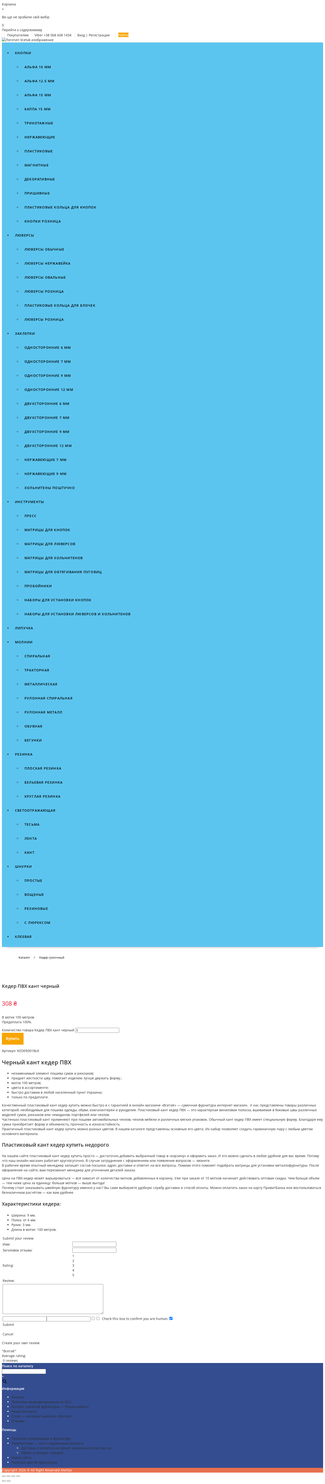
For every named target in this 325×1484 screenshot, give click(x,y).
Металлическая (41, 684)
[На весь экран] (8, 1476)
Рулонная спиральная (49, 698)
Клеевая (23, 936)
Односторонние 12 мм (49, 389)
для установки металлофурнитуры (279, 1165)
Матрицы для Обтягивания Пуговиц (63, 572)
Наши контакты (24, 1411)
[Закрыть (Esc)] (18, 1476)
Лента (31, 838)
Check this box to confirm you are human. (134, 1318)
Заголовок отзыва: (18, 1250)
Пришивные (37, 193)
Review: (9, 1280)
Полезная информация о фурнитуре (41, 1438)
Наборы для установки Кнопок (58, 600)
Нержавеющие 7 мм (46, 459)
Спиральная (37, 656)
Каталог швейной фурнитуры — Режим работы (50, 1406)
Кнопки (23, 53)
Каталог (17, 1397)
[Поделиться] (13, 1476)
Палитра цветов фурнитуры (34, 1462)
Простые (33, 880)
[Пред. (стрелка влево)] (4, 1481)
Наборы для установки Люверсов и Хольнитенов (78, 614)
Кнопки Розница (43, 221)
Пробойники (38, 586)
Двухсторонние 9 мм (47, 431)
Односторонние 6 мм (48, 347)
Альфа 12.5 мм (40, 81)
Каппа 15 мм (38, 109)
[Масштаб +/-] (4, 1476)
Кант (29, 852)
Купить (13, 1039)
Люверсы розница (44, 291)
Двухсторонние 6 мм (47, 403)
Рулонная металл (43, 712)
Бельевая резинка (44, 782)
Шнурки (23, 866)
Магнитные (37, 165)
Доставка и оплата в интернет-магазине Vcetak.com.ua (66, 1448)
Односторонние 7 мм (48, 361)
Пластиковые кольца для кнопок (60, 207)
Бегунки (33, 740)
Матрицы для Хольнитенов (54, 558)
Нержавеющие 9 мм (46, 473)
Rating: (8, 1265)
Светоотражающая (35, 810)
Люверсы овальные (45, 277)
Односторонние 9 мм (48, 375)
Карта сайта (21, 1457)
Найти (123, 35)
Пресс (31, 516)
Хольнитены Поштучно (50, 487)
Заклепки (25, 333)
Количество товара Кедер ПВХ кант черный (38, 1030)
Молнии (24, 642)
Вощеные (34, 894)
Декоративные (40, 179)
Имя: (6, 1244)
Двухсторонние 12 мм (48, 445)
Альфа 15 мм (38, 95)
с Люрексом (37, 922)
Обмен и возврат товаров (42, 1452)
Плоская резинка (43, 768)
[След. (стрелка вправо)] (8, 1481)
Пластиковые (39, 151)
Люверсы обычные (44, 249)
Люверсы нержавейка (48, 263)
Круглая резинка (42, 796)
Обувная (33, 726)
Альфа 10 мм (38, 67)
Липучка (24, 628)
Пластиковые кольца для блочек (60, 305)
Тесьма (32, 824)
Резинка (24, 754)
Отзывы (18, 1421)
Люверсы (24, 235)
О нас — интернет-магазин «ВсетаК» (41, 1416)
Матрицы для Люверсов (50, 544)
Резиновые (36, 908)
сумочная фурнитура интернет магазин (214, 1105)
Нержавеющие (40, 137)
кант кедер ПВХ (173, 1110)
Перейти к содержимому (22, 30)
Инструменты (29, 502)
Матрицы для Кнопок (47, 530)
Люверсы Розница (44, 319)
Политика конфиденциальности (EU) (41, 1402)
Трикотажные (39, 123)
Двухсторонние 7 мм (47, 417)
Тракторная (37, 670)
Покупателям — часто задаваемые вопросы (47, 1443)
